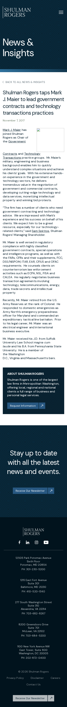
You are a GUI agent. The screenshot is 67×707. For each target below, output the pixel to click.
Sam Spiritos (40, 231)
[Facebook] (19, 542)
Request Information (23, 405)
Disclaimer (37, 678)
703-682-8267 (35, 613)
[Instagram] (36, 542)
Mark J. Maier (12, 130)
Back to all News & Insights (25, 82)
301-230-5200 (35, 569)
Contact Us (33, 684)
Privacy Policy (15, 678)
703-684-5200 (36, 635)
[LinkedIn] (27, 542)
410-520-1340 (35, 591)
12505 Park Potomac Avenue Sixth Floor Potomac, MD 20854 (33, 561)
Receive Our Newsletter (30, 490)
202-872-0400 (36, 657)
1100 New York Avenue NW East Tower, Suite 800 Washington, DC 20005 (33, 650)
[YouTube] (46, 542)
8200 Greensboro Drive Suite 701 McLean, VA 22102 (33, 628)
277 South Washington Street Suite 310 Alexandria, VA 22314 (33, 606)
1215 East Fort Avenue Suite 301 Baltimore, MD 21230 (33, 583)
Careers (55, 678)
